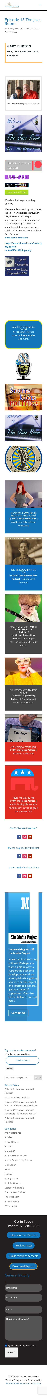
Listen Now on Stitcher (17, 185)
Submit (9, 1068)
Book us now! (23, 1245)
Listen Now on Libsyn (16, 192)
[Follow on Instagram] (24, 837)
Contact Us (18, 1013)
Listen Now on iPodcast (17, 177)
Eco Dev (9, 1146)
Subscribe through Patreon (19, 165)
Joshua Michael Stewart (16, 1155)
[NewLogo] (23, 472)
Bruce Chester (12, 1142)
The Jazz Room (11, 32)
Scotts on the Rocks (14, 1187)
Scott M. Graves (12, 1183)
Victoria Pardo (12, 1201)
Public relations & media (23, 1256)
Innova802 (10, 1151)
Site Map (36, 1383)
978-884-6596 (29, 1226)
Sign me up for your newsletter (22, 1345)
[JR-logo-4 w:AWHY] (23, 441)
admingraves (13, 28)
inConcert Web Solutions (18, 1383)
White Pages (11, 1205)
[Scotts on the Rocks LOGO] (23, 410)
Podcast (35, 28)
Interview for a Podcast (23, 1235)
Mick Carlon (10, 1164)
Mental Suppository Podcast (19, 1160)
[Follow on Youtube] (30, 837)
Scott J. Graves (12, 1178)
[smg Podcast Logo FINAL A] (23, 379)
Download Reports (23, 1266)
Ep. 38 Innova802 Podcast (17, 1097)
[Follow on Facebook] (19, 837)
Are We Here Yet (13, 1132)
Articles (8, 1137)
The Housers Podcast (15, 1192)
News (7, 1169)
